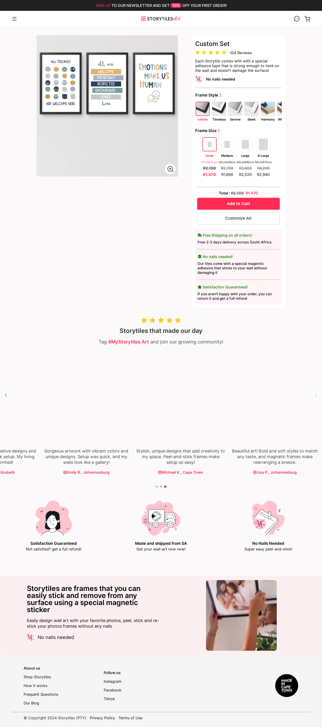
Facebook (112, 690)
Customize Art (238, 218)
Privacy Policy (102, 717)
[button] (316, 395)
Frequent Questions (41, 694)
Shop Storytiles (37, 676)
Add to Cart (238, 203)
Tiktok (109, 698)
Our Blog (31, 703)
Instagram (112, 681)
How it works (35, 685)
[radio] (197, 52)
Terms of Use (130, 717)
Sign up (103, 5)
